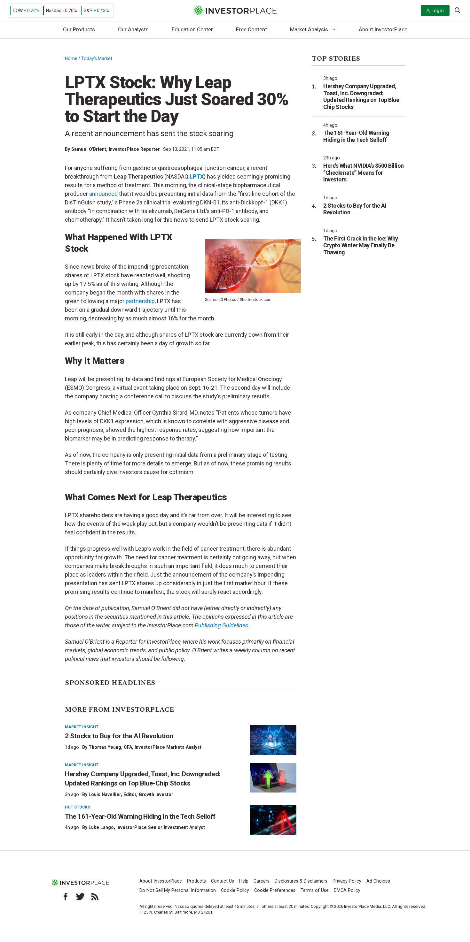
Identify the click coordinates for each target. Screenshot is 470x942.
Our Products (79, 29)
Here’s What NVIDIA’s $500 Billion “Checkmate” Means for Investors (363, 172)
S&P (88, 10)
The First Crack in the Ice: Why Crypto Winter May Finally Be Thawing (360, 245)
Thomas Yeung (105, 747)
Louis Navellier (105, 794)
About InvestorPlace (383, 29)
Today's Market (96, 58)
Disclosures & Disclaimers (301, 881)
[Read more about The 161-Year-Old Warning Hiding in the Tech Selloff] (273, 820)
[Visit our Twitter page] (80, 896)
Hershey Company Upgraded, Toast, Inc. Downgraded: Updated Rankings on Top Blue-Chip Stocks (362, 96)
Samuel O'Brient (88, 149)
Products (196, 881)
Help (243, 881)
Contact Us (222, 881)
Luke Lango (101, 827)
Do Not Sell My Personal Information (177, 890)
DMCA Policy (347, 890)
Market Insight (81, 727)
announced (103, 193)
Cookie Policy (235, 890)
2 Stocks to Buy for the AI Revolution (120, 736)
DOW (18, 10)
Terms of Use (315, 890)
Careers (262, 881)
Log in (438, 10)
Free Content (251, 29)
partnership (140, 301)
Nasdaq (53, 10)
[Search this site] (457, 10)
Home (71, 58)
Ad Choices (378, 881)
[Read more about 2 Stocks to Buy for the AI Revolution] (273, 740)
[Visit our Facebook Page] (65, 896)
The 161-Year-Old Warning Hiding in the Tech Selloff (140, 816)
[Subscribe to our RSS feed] (95, 896)
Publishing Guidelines (221, 625)
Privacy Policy (347, 881)
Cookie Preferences (274, 890)
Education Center (192, 29)
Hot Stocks (77, 807)
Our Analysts (133, 29)
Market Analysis (309, 29)
